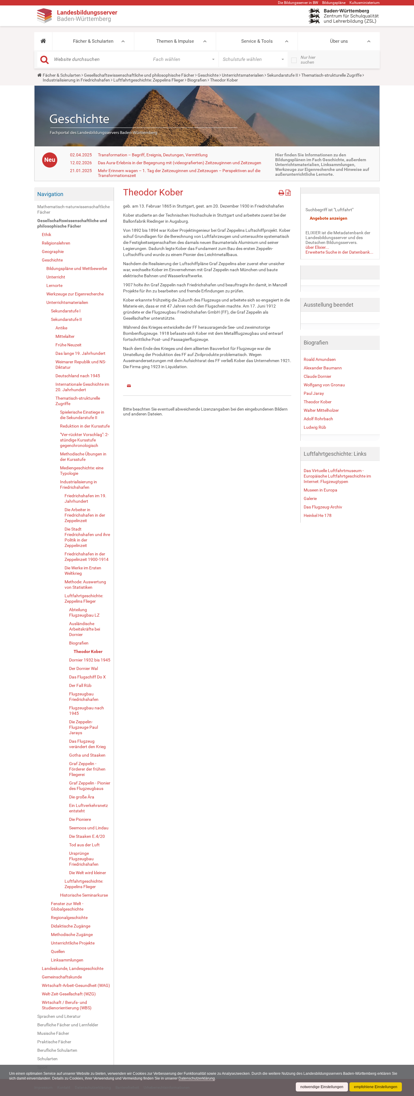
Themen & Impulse (175, 41)
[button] (43, 41)
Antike (61, 327)
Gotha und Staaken (87, 755)
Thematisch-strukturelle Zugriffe (331, 75)
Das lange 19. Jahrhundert (80, 353)
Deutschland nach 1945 (77, 375)
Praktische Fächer (54, 1041)
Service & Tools (257, 41)
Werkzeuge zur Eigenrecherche (75, 293)
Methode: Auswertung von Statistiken (85, 584)
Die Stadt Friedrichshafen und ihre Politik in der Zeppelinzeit (87, 537)
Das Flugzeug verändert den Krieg (87, 744)
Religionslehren (56, 243)
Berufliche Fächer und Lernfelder (67, 1024)
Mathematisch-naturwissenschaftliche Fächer (73, 209)
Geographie (53, 251)
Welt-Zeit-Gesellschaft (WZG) (69, 993)
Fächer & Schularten (93, 41)
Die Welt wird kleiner (87, 872)
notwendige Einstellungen (321, 1087)
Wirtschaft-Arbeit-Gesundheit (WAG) (76, 985)
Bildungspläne (334, 3)
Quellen (58, 951)
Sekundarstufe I (66, 310)
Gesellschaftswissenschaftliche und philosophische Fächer (139, 75)
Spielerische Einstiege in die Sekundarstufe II (82, 415)
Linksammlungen (67, 960)
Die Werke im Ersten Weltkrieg (83, 570)
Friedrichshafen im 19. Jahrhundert (85, 498)
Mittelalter (65, 336)
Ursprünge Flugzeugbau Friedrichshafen (83, 859)
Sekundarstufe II (282, 75)
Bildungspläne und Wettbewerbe (76, 268)
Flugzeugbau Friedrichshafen (83, 696)
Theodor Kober (88, 651)
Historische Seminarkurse (84, 895)
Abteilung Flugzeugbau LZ (84, 612)
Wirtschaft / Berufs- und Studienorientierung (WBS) (67, 1005)
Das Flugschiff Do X (87, 677)
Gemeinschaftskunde (62, 976)
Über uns (339, 41)
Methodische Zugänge (72, 934)
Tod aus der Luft (84, 844)
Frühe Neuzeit (68, 344)
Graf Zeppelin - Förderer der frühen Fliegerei (87, 769)
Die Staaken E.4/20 (87, 836)
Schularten (47, 1058)
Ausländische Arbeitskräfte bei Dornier (84, 629)
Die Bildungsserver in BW (298, 3)
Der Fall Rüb (80, 685)
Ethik (46, 234)
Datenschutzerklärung (197, 1078)
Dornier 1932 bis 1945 (89, 660)
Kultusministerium (364, 3)
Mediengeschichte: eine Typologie (81, 470)
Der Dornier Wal (83, 668)
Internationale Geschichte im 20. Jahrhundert (82, 387)
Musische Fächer (53, 1033)
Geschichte (208, 75)
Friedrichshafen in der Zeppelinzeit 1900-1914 (87, 556)
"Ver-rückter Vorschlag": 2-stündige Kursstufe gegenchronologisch (84, 440)
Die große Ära (81, 797)
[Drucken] (282, 191)
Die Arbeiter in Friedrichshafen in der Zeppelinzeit (85, 515)
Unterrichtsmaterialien (243, 75)
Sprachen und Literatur (59, 1016)
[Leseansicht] (288, 191)
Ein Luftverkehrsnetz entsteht (88, 808)
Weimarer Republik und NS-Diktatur (80, 364)
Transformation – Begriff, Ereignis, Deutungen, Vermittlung (153, 154)
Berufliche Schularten (57, 1050)
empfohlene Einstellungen (375, 1087)
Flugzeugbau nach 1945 (86, 710)
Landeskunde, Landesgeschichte (72, 968)
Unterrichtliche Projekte (73, 943)
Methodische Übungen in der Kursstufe (83, 456)
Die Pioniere (80, 819)
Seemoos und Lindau (89, 827)
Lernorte (54, 285)
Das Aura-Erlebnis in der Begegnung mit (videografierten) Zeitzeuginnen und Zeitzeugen (179, 162)
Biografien (197, 80)
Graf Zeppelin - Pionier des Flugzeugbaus (89, 786)
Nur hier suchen (308, 60)
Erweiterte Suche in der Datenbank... (339, 252)
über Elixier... (317, 247)
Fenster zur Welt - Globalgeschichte (67, 906)
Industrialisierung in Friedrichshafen (76, 80)
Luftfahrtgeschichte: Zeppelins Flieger (148, 80)
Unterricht (55, 277)
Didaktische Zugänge (70, 926)
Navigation (50, 194)
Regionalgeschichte (69, 917)
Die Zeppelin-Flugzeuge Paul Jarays (83, 727)
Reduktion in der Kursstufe (85, 426)
